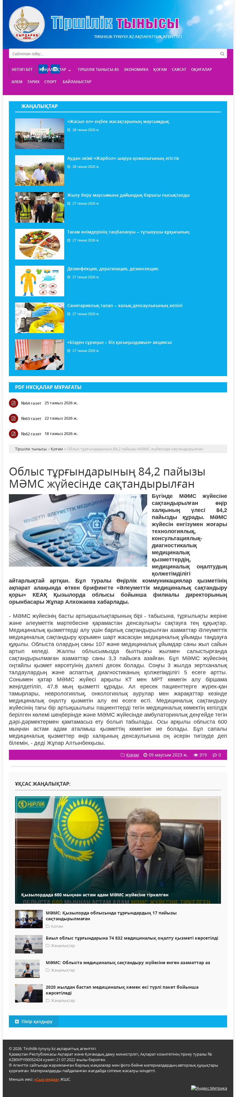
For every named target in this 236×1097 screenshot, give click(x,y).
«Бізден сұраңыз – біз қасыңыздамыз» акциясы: (119, 342)
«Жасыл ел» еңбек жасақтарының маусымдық (118, 121)
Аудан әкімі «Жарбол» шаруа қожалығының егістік (123, 158)
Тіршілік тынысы (94, 24)
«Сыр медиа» (46, 1079)
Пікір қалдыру (36, 1021)
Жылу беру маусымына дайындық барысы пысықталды (128, 195)
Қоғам (160, 69)
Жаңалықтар (52, 69)
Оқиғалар (201, 69)
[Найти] (222, 53)
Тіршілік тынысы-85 (98, 69)
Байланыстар (77, 81)
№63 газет (31, 418)
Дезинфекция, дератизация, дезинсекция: (113, 268)
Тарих (33, 81)
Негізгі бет (22, 69)
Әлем (16, 81)
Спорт (50, 81)
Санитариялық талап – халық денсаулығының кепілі (125, 305)
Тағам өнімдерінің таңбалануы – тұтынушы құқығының (128, 232)
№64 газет (31, 403)
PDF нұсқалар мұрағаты (48, 387)
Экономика (136, 69)
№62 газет (31, 434)
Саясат (179, 69)
